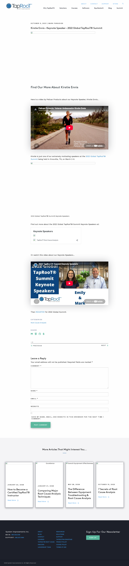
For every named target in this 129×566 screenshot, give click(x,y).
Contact (94, 4)
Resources (60, 531)
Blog (110, 8)
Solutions (63, 8)
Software (85, 8)
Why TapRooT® (49, 8)
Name (34, 391)
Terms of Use (61, 547)
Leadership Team (44, 547)
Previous (37, 345)
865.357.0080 (19, 537)
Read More (13, 500)
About (84, 4)
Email (34, 398)
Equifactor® (99, 8)
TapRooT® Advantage (64, 539)
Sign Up (92, 537)
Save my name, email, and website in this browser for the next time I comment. (68, 418)
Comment (36, 366)
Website (35, 406)
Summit (120, 8)
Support (105, 4)
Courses (74, 8)
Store (115, 4)
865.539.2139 (15, 535)
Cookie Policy (61, 544)
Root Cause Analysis (38, 323)
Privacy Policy (61, 542)
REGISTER (40, 312)
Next (103, 345)
